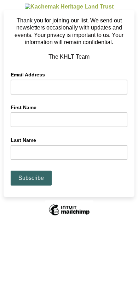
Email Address (30, 74)
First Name (23, 107)
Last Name (23, 140)
